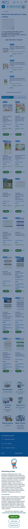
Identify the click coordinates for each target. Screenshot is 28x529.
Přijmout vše (14, 516)
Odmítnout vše (14, 525)
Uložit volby (14, 521)
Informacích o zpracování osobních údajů (14, 512)
